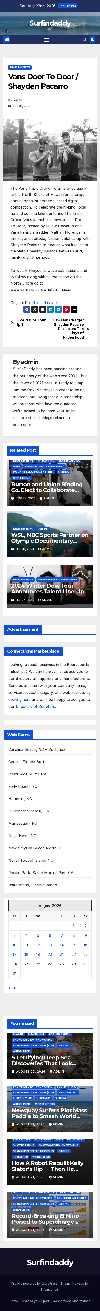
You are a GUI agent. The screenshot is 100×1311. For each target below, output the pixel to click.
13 (50, 945)
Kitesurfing (46, 460)
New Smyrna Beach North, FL (35, 848)
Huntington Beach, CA (28, 811)
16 (85, 945)
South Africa (66, 1086)
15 (74, 945)
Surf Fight (43, 1098)
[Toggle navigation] (47, 39)
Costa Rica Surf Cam (27, 774)
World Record (45, 1104)
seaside (18, 1034)
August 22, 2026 (31, 1071)
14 (62, 945)
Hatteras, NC (20, 798)
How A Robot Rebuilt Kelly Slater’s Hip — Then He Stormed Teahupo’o (47, 1169)
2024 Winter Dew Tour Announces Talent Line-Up (47, 588)
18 (26, 954)
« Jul (12, 987)
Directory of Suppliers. (36, 706)
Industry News (20, 67)
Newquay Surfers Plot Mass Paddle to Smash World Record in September (49, 1116)
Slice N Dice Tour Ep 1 (31, 322)
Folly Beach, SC (22, 786)
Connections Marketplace (71, 1301)
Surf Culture (22, 1098)
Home (14, 1301)
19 (38, 954)
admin (18, 100)
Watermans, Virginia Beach (32, 885)
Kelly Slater (21, 1139)
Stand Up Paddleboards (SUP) (33, 472)
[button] (85, 39)
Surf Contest (68, 1092)
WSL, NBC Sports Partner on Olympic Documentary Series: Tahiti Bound (50, 541)
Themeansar (49, 1289)
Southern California (72, 1198)
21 (62, 954)
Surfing (63, 472)
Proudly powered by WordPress (34, 1283)
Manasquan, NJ (22, 823)
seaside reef (36, 1034)
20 (50, 954)
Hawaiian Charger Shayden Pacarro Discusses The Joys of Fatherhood (68, 329)
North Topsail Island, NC (30, 860)
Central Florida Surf (26, 761)
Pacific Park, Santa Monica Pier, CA (40, 872)
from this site (45, 302)
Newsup (78, 1283)
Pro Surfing (75, 1139)
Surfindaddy (50, 23)
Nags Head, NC (22, 835)
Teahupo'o (20, 1156)
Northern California (39, 1192)
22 (74, 954)
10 (15, 945)
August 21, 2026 (31, 1124)
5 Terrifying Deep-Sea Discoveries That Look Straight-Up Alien (42, 1063)
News (59, 1139)
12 (38, 945)
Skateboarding (69, 460)
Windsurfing (21, 478)
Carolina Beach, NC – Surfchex (36, 749)
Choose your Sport (35, 1301)
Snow (16, 466)
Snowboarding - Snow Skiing (44, 466)
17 (15, 954)
